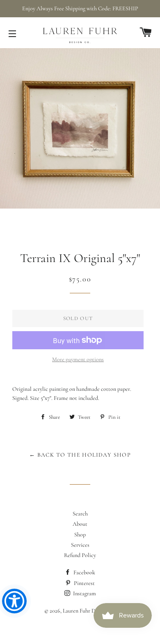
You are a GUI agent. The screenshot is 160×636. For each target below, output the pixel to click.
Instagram (84, 593)
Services (80, 544)
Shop (80, 534)
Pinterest (84, 583)
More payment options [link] (78, 359)
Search (80, 513)
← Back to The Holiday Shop (80, 454)
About (80, 523)
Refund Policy (80, 555)
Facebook (83, 572)
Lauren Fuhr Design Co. (89, 610)
